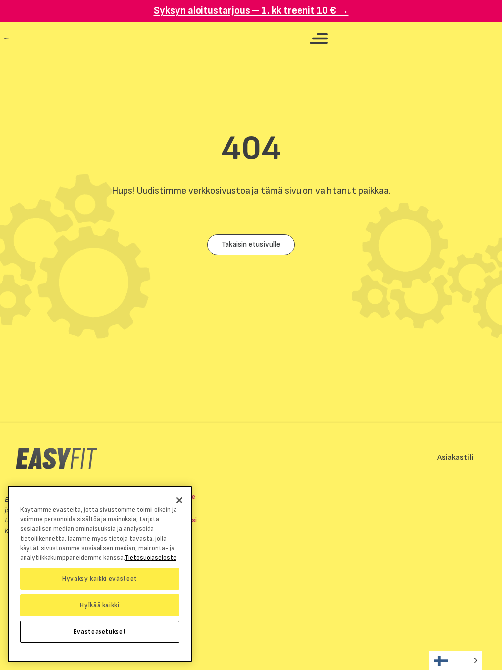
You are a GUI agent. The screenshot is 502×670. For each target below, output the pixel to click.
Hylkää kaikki (100, 605)
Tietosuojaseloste (150, 558)
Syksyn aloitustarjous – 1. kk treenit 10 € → (251, 10)
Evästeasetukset (100, 632)
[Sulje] (179, 500)
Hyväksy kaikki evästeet (99, 579)
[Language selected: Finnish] (455, 660)
